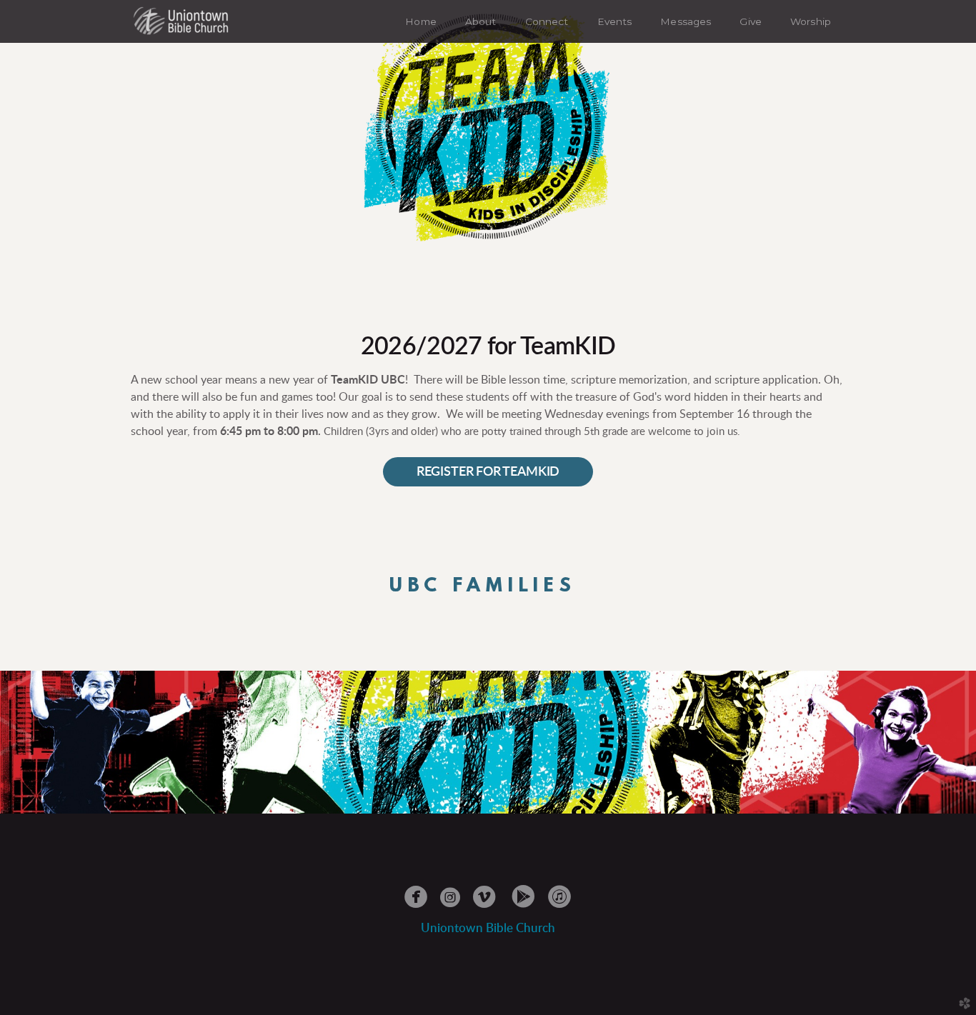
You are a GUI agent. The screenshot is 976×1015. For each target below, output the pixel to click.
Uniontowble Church (488, 928)
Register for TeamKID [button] (488, 472)
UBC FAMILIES (482, 586)
